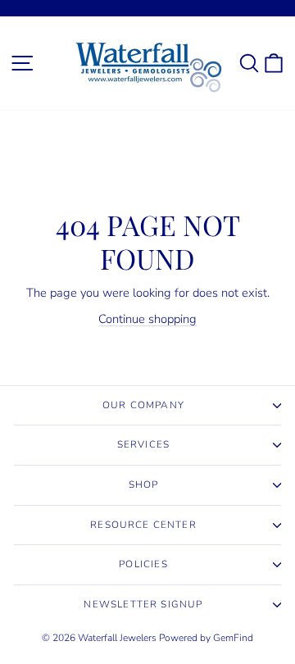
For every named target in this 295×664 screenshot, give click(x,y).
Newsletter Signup (143, 604)
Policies (143, 564)
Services (143, 444)
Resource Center (143, 524)
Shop (144, 484)
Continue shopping (147, 319)
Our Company (143, 405)
